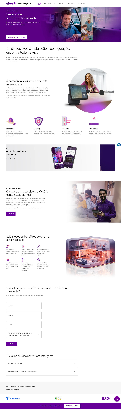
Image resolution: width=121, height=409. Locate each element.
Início (39, 3)
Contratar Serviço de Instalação (19, 168)
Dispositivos (71, 3)
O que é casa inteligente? (16, 363)
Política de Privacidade (12, 389)
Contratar (11, 213)
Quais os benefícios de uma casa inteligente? (22, 371)
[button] (117, 399)
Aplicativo (61, 3)
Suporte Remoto (82, 3)
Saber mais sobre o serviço (16, 37)
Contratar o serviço (72, 406)
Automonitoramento (49, 3)
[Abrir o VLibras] (119, 144)
